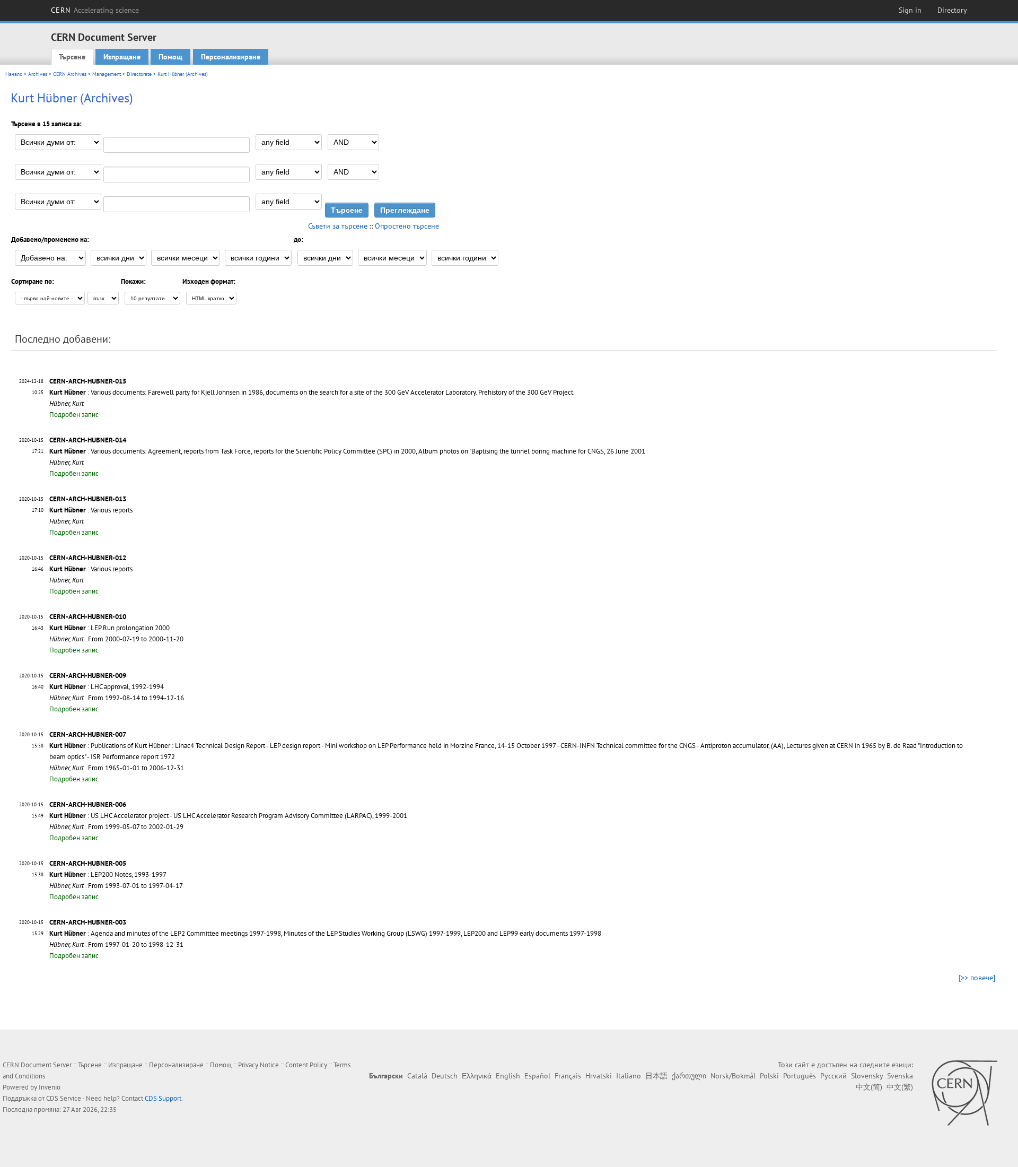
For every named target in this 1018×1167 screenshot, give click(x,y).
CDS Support (163, 1098)
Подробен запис (74, 414)
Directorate (139, 74)
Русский (833, 1076)
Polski (769, 1076)
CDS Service (63, 1098)
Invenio (49, 1087)
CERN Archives (69, 74)
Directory (952, 10)
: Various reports (91, 510)
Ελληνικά (477, 1076)
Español (537, 1076)
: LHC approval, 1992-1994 (106, 686)
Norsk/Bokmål (733, 1076)
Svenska (900, 1076)
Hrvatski (598, 1076)
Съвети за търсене (337, 226)
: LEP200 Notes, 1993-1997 (107, 874)
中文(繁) (900, 1087)
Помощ (170, 57)
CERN (95, 10)
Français (568, 1076)
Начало (13, 74)
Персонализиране (230, 57)
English (508, 1076)
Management (106, 74)
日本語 (656, 1076)
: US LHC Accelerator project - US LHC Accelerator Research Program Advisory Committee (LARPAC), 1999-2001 (228, 815)
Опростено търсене (407, 226)
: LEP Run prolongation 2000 (109, 627)
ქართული (689, 1076)
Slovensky (867, 1076)
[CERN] (964, 1092)
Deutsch (445, 1076)
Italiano (628, 1076)
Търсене (72, 57)
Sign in (910, 10)
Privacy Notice (258, 1064)
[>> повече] (977, 977)
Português (799, 1076)
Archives (37, 74)
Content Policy (306, 1064)
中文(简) (869, 1087)
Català (417, 1076)
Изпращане (122, 57)
